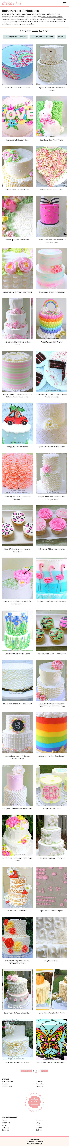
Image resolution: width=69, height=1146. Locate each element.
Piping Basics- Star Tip (51, 961)
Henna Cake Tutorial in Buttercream (17, 88)
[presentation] (17, 64)
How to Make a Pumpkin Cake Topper (51, 1013)
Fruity (38, 1123)
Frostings (39, 1086)
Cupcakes (40, 1084)
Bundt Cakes (7, 1086)
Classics (39, 1127)
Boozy (38, 1125)
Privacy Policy (34, 1139)
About (29, 1144)
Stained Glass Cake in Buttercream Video (51, 1063)
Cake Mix (39, 1081)
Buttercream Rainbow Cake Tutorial (51, 756)
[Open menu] (65, 3)
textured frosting (23, 19)
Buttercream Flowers (15, 36)
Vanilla (4, 1125)
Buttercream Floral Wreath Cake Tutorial (17, 292)
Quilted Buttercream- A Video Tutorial (51, 447)
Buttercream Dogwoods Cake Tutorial (51, 858)
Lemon (4, 1120)
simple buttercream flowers (51, 17)
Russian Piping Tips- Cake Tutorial (17, 240)
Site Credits (37, 1144)
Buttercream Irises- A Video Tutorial (17, 654)
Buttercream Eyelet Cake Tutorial (17, 190)
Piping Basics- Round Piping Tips (51, 911)
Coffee (38, 1130)
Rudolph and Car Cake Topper (17, 447)
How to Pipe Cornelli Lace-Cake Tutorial (17, 704)
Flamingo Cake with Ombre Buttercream (51, 601)
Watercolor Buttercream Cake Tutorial (51, 292)
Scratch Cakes (7, 1081)
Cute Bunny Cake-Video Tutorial (51, 140)
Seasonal (5, 1084)
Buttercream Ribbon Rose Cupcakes (52, 549)
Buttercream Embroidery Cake (17, 140)
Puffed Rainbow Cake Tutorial (51, 342)
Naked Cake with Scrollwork (17, 911)
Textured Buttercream (42, 36)
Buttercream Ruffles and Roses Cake (17, 1013)
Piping (61, 36)
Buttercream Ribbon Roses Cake (51, 190)
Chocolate (6, 1123)
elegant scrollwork (9, 19)
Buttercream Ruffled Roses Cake (17, 1063)
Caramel (5, 1127)
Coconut (39, 1120)
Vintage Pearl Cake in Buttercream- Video (17, 808)
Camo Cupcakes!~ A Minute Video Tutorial (51, 654)
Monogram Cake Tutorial (52, 808)
